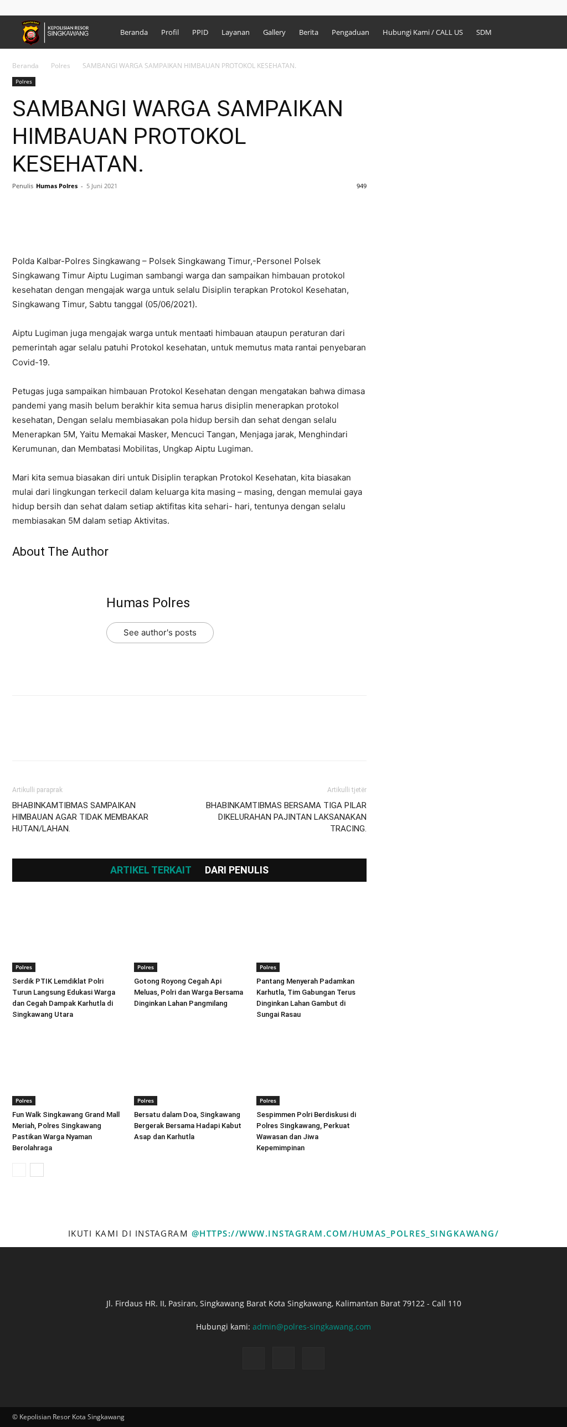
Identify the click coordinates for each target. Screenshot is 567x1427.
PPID (200, 32)
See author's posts (160, 632)
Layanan (235, 32)
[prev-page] (19, 1170)
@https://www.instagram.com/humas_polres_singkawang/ (345, 1233)
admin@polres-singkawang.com (311, 1326)
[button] (493, 7)
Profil (170, 32)
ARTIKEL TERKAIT (151, 870)
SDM (484, 32)
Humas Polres (57, 186)
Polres (60, 65)
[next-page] (37, 1170)
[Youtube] (546, 7)
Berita (308, 32)
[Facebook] (510, 7)
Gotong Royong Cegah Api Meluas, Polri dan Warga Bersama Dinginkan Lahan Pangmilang (188, 992)
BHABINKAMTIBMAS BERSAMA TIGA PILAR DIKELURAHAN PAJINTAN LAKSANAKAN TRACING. (286, 817)
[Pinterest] (74, 211)
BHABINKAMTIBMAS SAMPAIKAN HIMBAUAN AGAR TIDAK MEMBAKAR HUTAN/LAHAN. (80, 817)
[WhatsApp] (100, 211)
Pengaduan (350, 32)
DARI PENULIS (237, 870)
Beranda (134, 32)
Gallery (274, 32)
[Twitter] (49, 211)
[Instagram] (528, 7)
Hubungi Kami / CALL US (423, 32)
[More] (125, 211)
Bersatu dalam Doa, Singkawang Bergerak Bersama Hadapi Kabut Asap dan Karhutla (187, 1125)
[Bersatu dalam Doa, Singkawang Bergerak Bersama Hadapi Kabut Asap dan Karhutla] (189, 1067)
